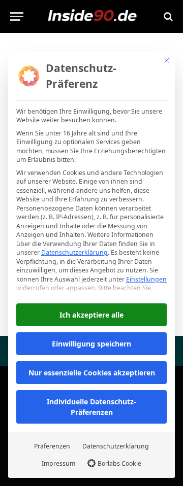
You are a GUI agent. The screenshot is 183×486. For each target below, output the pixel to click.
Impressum (58, 463)
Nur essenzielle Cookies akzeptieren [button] (91, 372)
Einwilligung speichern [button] (91, 344)
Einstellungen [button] (146, 279)
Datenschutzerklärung (74, 252)
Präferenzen (52, 446)
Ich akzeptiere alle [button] (91, 315)
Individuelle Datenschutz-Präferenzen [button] (91, 407)
